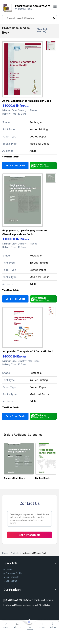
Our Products (12, 577)
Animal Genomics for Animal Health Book (26, 100)
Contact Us (11, 581)
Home (5, 553)
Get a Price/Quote (15, 165)
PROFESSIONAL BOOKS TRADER (32, 6)
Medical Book (42, 478)
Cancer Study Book (14, 478)
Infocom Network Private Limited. (38, 605)
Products (15, 553)
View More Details (10, 157)
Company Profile (14, 573)
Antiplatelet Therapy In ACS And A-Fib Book (28, 351)
